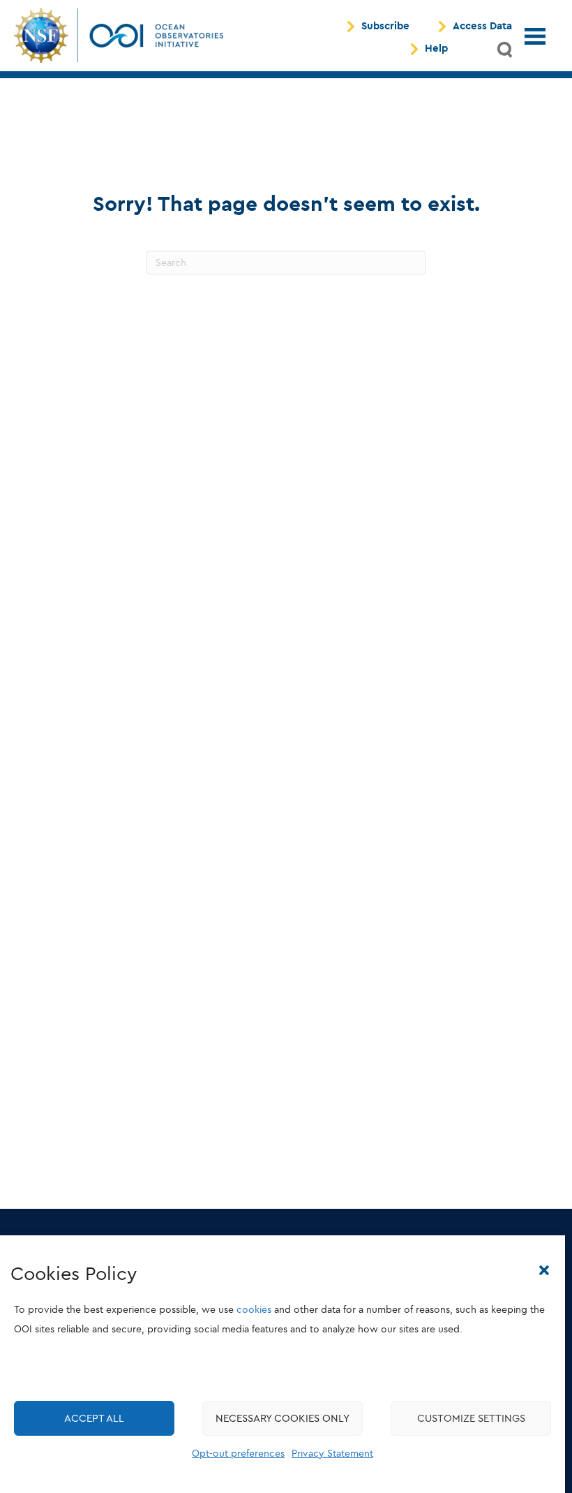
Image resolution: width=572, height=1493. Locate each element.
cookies (253, 1310)
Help (436, 48)
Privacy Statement (332, 1453)
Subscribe (385, 26)
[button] (544, 1270)
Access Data (482, 26)
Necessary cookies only (282, 1418)
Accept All (94, 1418)
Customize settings (471, 1418)
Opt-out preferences (238, 1453)
